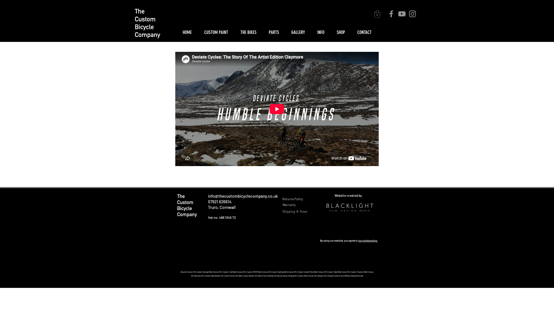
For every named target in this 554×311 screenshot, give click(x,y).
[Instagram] (412, 13)
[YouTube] (401, 13)
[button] (377, 14)
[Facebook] (391, 13)
